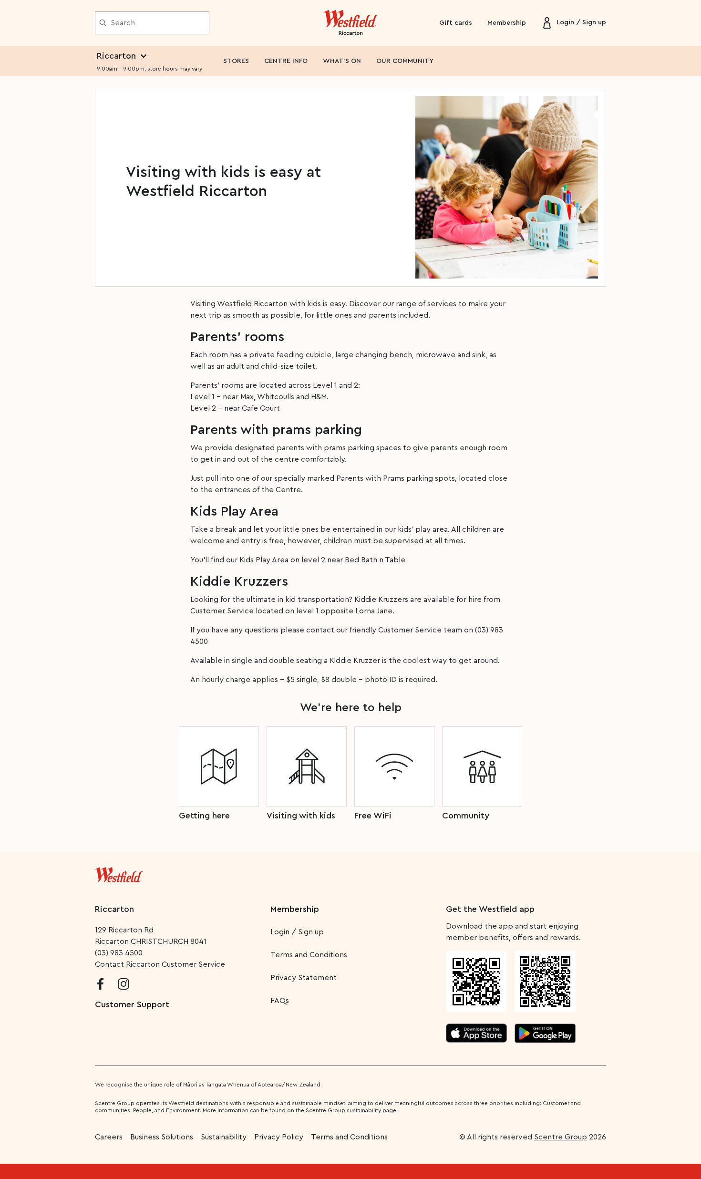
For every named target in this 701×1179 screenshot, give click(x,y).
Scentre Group (560, 1137)
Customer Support (132, 1004)
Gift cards (455, 23)
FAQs (279, 1000)
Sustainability (224, 1137)
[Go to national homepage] (119, 873)
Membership (506, 23)
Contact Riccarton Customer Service (160, 964)
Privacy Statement (303, 978)
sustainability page (371, 1110)
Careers (109, 1137)
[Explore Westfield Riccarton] (350, 23)
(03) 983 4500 (119, 953)
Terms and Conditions (308, 955)
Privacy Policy (278, 1137)
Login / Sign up (297, 932)
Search (123, 23)
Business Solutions (161, 1137)
